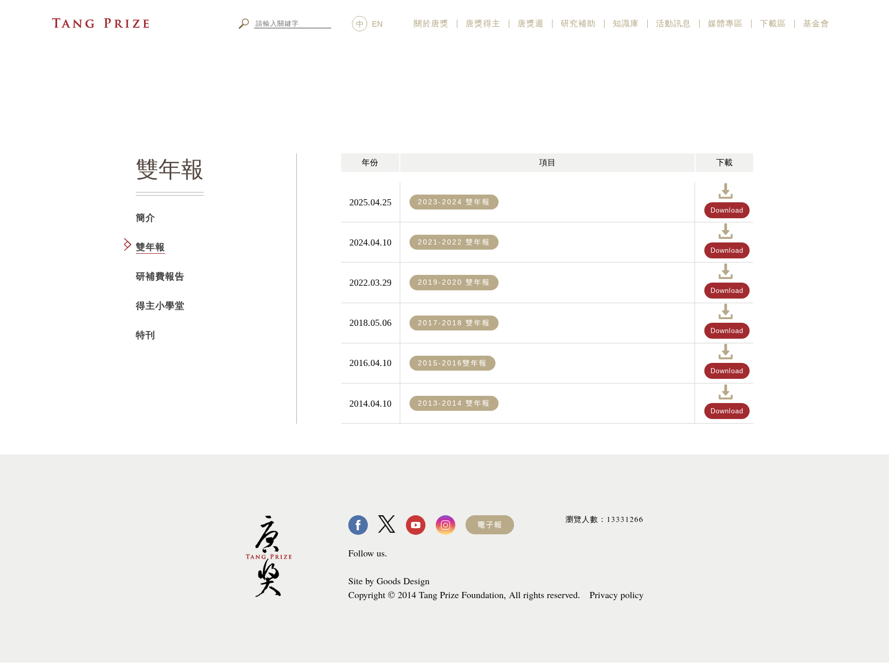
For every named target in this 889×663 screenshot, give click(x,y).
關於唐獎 (431, 23)
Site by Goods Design (389, 580)
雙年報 (150, 247)
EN (377, 24)
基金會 (816, 23)
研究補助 (578, 23)
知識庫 (626, 23)
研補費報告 (160, 276)
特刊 (145, 335)
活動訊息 (673, 23)
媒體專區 (725, 23)
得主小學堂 (160, 306)
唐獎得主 (483, 23)
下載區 (773, 23)
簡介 (145, 218)
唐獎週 (531, 23)
